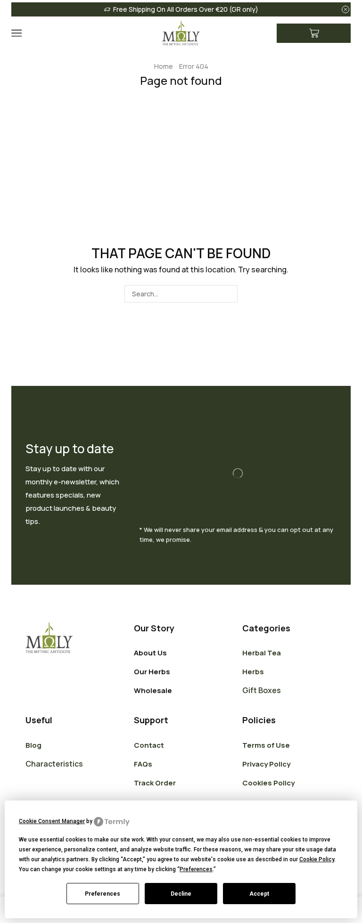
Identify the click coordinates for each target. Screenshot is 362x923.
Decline (181, 893)
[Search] (229, 293)
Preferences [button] (196, 869)
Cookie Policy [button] (316, 859)
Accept (259, 893)
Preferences (102, 893)
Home (163, 66)
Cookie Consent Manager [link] (52, 821)
